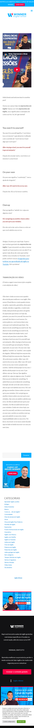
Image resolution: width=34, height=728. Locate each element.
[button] (17, 671)
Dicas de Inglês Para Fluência (13, 522)
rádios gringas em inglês (11, 552)
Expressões (8, 527)
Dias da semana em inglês (12, 517)
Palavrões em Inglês (10, 550)
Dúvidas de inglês (9, 524)
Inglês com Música (10, 534)
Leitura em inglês (9, 542)
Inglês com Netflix (10, 537)
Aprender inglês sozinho (11, 502)
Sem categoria (8, 555)
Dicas (6, 519)
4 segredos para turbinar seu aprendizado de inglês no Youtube (16, 261)
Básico (6, 509)
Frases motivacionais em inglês (14, 529)
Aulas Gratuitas (9, 507)
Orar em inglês (9, 545)
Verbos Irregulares (10, 560)
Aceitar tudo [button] (21, 721)
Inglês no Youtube (10, 539)
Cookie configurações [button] (9, 721)
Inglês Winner (18, 578)
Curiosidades (8, 514)
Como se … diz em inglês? (12, 512)
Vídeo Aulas (8, 565)
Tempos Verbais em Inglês (12, 557)
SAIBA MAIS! (20, 4)
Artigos (6, 504)
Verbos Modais (9, 562)
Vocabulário (8, 567)
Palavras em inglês (10, 547)
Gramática (7, 532)
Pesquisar (26, 455)
